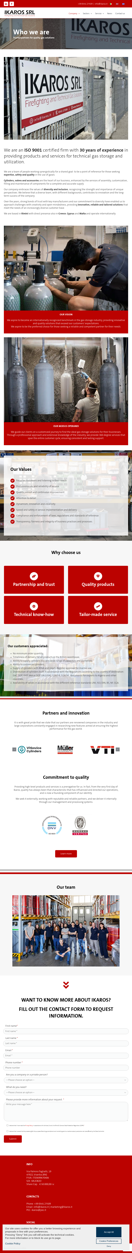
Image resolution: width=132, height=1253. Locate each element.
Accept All (109, 1232)
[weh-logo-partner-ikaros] (66, 749)
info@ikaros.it (101, 4)
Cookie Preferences (108, 1241)
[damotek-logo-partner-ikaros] (29, 749)
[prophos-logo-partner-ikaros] (102, 749)
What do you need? (66, 1089)
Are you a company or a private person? (66, 1077)
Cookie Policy (12, 1243)
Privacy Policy (29, 1125)
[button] (14, 749)
